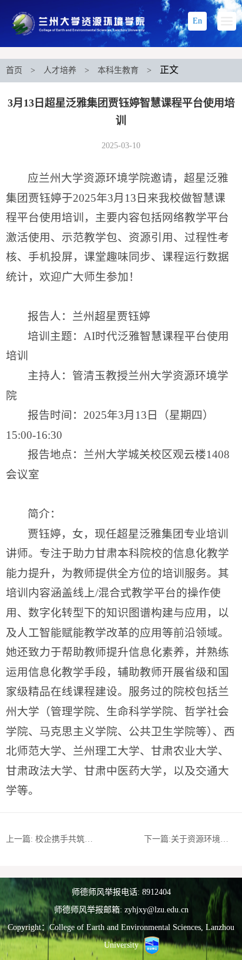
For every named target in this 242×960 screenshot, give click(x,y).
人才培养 (59, 70)
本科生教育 (118, 70)
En (197, 20)
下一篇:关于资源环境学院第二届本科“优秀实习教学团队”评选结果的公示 (190, 839)
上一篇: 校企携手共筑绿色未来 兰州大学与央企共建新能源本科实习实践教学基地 (52, 839)
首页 (14, 70)
